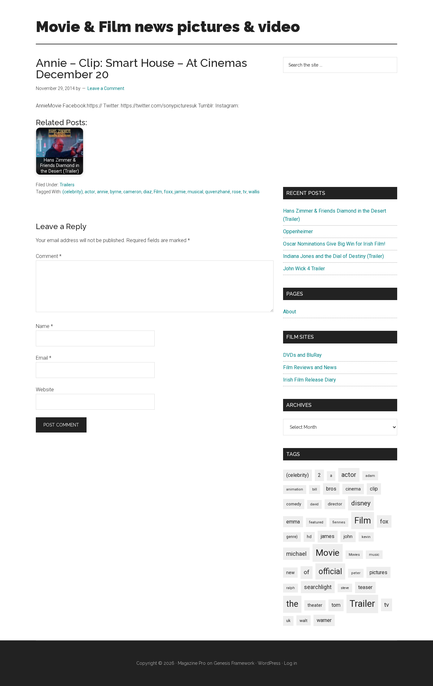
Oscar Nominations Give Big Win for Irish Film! (334, 244)
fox (384, 521)
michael (296, 553)
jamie (180, 191)
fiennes (339, 522)
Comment (48, 256)
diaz (147, 191)
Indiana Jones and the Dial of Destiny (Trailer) (333, 256)
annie (102, 191)
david (314, 504)
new (290, 572)
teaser (365, 587)
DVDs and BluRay (302, 355)
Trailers (67, 184)
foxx (168, 191)
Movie (327, 553)
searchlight (318, 587)
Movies (354, 555)
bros (331, 489)
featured (316, 522)
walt (303, 620)
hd (309, 536)
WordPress (269, 663)
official (330, 571)
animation (294, 489)
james (327, 536)
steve (345, 588)
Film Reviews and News (310, 367)
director (335, 504)
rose (236, 191)
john (348, 536)
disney (361, 503)
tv (245, 191)
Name (44, 326)
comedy (293, 504)
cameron (132, 191)
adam (370, 475)
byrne (115, 191)
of (306, 572)
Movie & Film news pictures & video (168, 26)
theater (314, 605)
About (289, 312)
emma (293, 522)
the (292, 604)
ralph (290, 588)
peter (355, 573)
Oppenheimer (298, 231)
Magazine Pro (192, 663)
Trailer (362, 603)
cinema (353, 489)
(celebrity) (72, 191)
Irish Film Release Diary (309, 380)
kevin (366, 537)
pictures (378, 572)
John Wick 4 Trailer (304, 269)
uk (288, 620)
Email (43, 358)
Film (158, 191)
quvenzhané (217, 191)
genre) (292, 537)
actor (90, 191)
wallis (254, 191)
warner (324, 620)
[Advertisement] (340, 130)
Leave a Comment (105, 88)
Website (45, 390)
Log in (290, 663)
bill (314, 489)
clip (374, 489)
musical (195, 191)
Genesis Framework (234, 663)
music (374, 555)
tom (336, 605)
